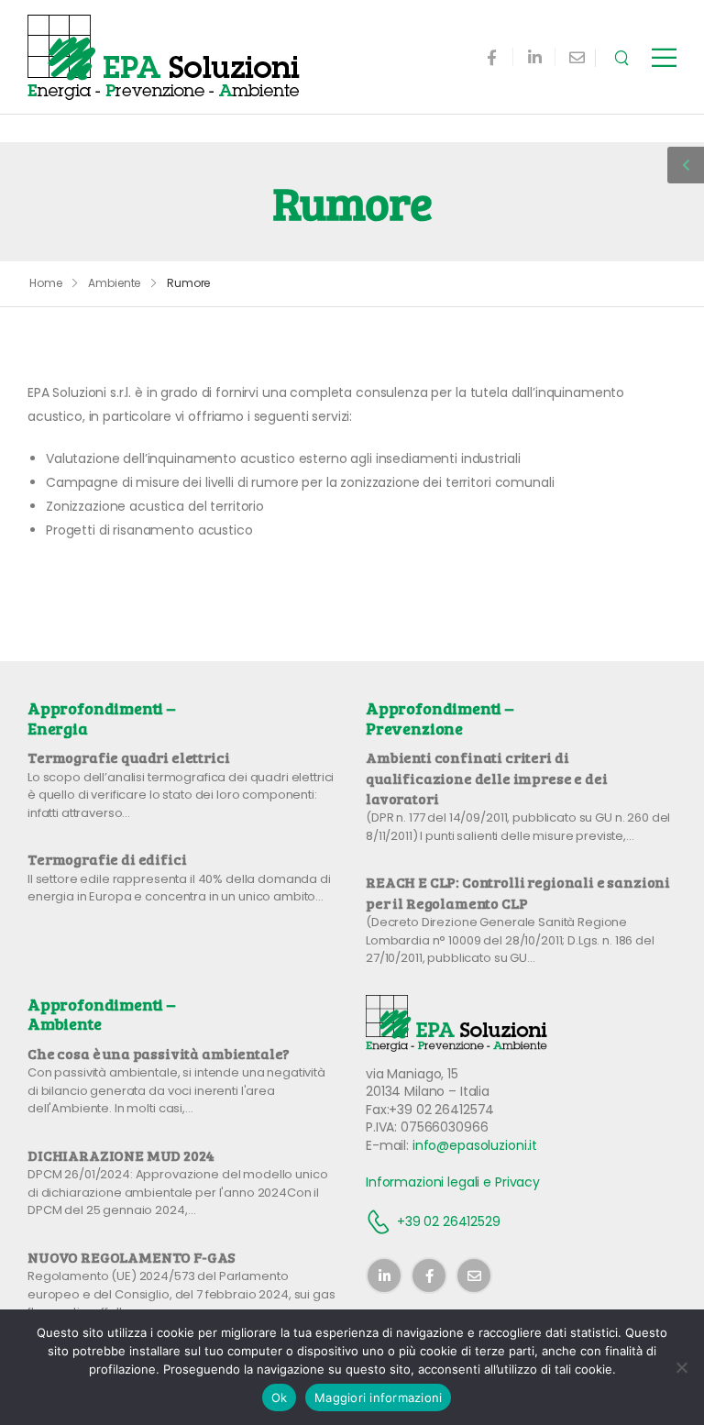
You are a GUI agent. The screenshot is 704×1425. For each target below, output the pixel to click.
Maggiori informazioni (378, 1397)
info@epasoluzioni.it (474, 1145)
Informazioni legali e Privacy (453, 1182)
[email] (577, 57)
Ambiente (114, 283)
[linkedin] (535, 57)
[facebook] (492, 57)
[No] (681, 1367)
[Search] (623, 57)
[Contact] (381, 1222)
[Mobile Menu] (664, 57)
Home (45, 283)
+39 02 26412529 (448, 1221)
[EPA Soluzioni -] (165, 57)
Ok (279, 1397)
